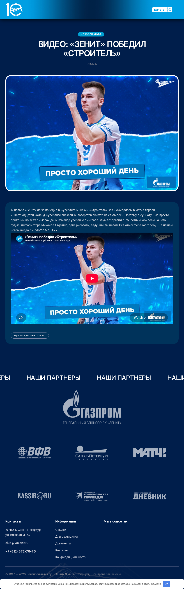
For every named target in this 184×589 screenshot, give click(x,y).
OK (166, 583)
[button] (180, 9)
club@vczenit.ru (16, 543)
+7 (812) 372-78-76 (20, 551)
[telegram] (128, 9)
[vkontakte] (111, 9)
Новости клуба (91, 34)
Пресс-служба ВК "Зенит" (29, 335)
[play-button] (122, 9)
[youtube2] (117, 9)
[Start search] (139, 9)
